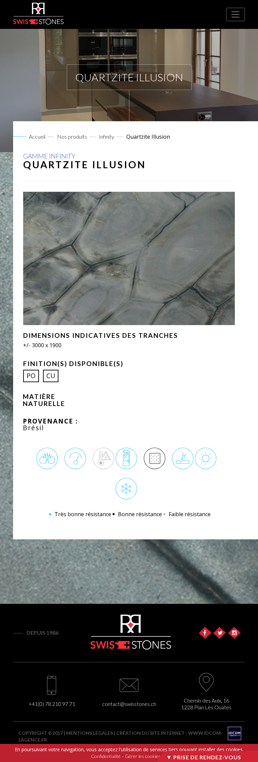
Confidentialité (106, 756)
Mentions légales (89, 733)
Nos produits (72, 136)
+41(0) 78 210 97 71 (52, 704)
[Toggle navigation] (235, 14)
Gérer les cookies (143, 756)
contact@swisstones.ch (129, 704)
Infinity (106, 136)
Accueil (37, 136)
